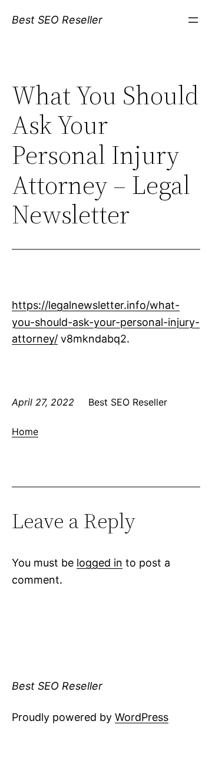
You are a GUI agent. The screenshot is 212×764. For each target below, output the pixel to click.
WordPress (141, 717)
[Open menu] (193, 20)
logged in (99, 562)
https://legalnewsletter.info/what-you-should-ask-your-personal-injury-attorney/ (106, 322)
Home (25, 431)
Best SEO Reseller (57, 20)
